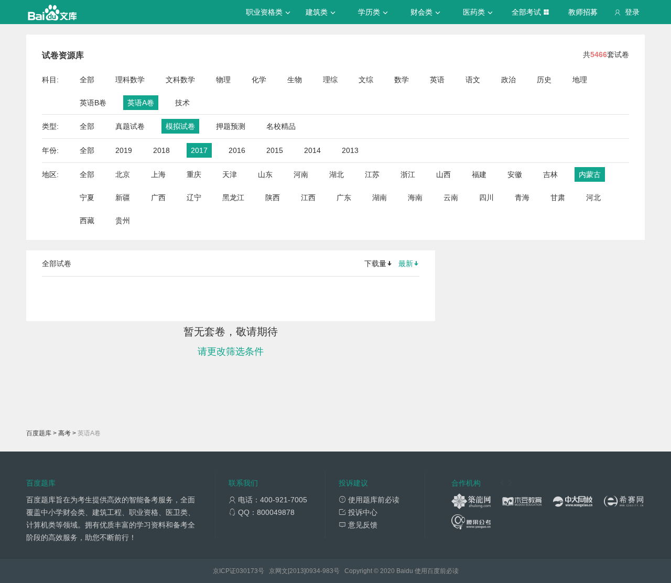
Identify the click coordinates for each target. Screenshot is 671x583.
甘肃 (557, 197)
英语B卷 (93, 102)
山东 (265, 174)
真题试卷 (130, 126)
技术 (182, 102)
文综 (366, 79)
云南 (450, 197)
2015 (274, 150)
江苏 (372, 174)
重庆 (194, 174)
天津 (229, 174)
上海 (158, 174)
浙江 (408, 174)
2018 (161, 150)
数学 (401, 79)
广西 (158, 197)
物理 (223, 79)
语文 (473, 79)
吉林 (550, 174)
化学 (259, 79)
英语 (437, 79)
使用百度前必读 (437, 571)
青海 (522, 197)
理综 (330, 79)
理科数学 (130, 79)
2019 (123, 150)
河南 (301, 174)
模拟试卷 (180, 126)
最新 (405, 263)
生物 (294, 79)
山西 (443, 174)
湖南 (379, 197)
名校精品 (281, 126)
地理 (579, 79)
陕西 (272, 197)
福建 (479, 174)
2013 (350, 150)
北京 (122, 174)
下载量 (375, 263)
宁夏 (87, 197)
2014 (312, 150)
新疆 (122, 197)
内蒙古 (590, 174)
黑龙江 (233, 197)
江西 (308, 197)
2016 (237, 150)
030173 (247, 571)
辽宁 (194, 197)
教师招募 (583, 12)
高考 (64, 433)
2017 (199, 150)
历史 (544, 79)
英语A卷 (140, 102)
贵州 (122, 220)
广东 (344, 197)
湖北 (336, 174)
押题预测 (230, 126)
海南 (415, 197)
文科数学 (180, 79)
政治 (508, 79)
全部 (87, 79)
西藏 (87, 220)
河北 (593, 197)
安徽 (514, 174)
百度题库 (38, 433)
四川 (486, 197)
